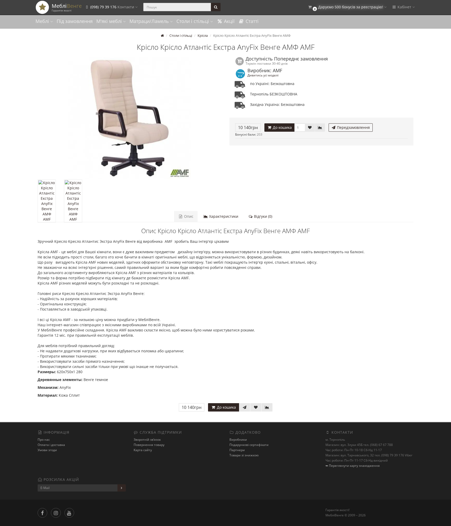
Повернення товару (149, 445)
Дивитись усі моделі (262, 75)
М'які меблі (109, 21)
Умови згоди (47, 450)
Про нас (44, 439)
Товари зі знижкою (244, 455)
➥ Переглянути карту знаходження (352, 465)
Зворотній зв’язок (147, 439)
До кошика (282, 127)
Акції (229, 21)
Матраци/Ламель (149, 21)
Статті (251, 21)
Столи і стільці (193, 21)
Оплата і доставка (51, 445)
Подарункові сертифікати (249, 445)
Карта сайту (143, 450)
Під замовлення (75, 21)
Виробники (238, 439)
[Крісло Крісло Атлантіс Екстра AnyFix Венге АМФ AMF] (130, 118)
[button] (347, 7)
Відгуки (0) (262, 216)
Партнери (237, 450)
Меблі (42, 21)
